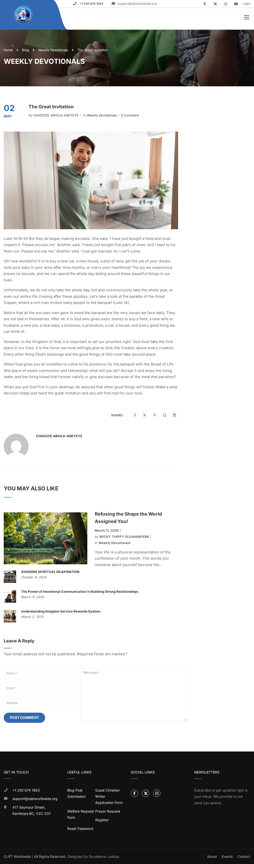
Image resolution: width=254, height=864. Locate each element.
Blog (25, 50)
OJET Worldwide (17, 856)
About (212, 856)
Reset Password (80, 828)
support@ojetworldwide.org (137, 3)
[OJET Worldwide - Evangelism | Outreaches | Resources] (24, 14)
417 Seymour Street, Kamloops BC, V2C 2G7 (31, 810)
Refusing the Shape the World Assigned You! (128, 517)
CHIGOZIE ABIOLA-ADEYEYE (56, 115)
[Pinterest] (154, 415)
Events (227, 856)
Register (102, 820)
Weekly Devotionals (53, 50)
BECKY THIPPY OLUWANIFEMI (124, 537)
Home (8, 50)
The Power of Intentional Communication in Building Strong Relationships (79, 591)
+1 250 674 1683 (91, 3)
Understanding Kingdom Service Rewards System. (61, 611)
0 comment (130, 115)
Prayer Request (107, 811)
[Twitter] (144, 415)
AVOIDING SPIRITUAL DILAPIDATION (50, 572)
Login (246, 3)
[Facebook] (135, 415)
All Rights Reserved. (50, 856)
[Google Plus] (164, 415)
